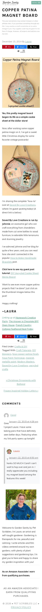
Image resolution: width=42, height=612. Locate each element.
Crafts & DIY (20, 346)
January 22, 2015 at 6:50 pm (23, 457)
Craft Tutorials (23, 350)
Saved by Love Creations (15, 365)
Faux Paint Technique (13, 358)
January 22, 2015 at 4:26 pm (23, 421)
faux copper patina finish (25, 354)
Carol (13, 415)
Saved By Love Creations (23, 205)
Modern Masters (25, 361)
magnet (30, 358)
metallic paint (9, 361)
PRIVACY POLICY (21, 607)
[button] (36, 2)
